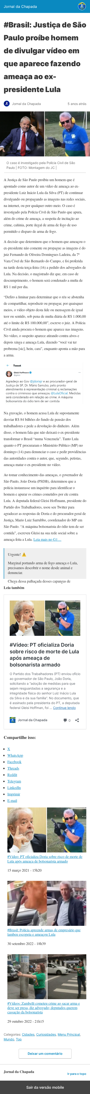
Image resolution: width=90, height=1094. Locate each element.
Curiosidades (46, 1034)
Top (19, 1039)
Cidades (28, 1034)
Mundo (9, 1039)
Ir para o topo (76, 1074)
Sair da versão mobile (45, 1087)
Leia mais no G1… (47, 539)
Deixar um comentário (45, 1053)
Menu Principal (69, 1034)
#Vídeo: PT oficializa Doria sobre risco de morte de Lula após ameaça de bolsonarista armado (44, 858)
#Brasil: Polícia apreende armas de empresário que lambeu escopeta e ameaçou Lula (44, 931)
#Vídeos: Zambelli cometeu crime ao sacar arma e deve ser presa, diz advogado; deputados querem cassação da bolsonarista (43, 1007)
